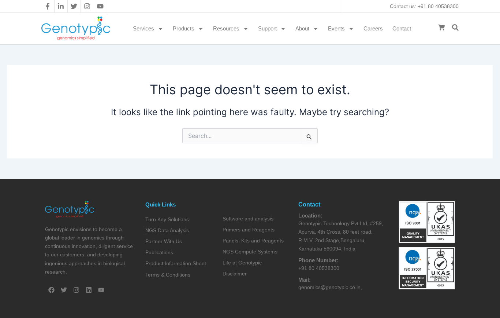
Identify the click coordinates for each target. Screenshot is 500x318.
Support (267, 28)
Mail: (304, 280)
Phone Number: (318, 260)
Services (143, 28)
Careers (373, 28)
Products (183, 28)
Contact (401, 28)
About (302, 28)
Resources (226, 28)
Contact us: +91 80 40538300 (424, 6)
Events (336, 28)
